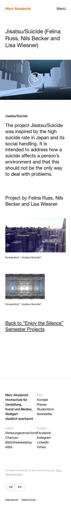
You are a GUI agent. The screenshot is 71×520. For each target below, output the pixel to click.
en (19, 487)
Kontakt (42, 400)
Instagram (44, 438)
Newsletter (44, 414)
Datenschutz (28, 500)
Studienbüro (45, 409)
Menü (61, 9)
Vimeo (41, 447)
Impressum (11, 500)
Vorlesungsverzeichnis (21, 433)
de (11, 487)
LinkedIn (43, 442)
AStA (8, 447)
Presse (42, 404)
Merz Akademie (18, 9)
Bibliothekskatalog (18, 442)
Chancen (11, 438)
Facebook (44, 433)
